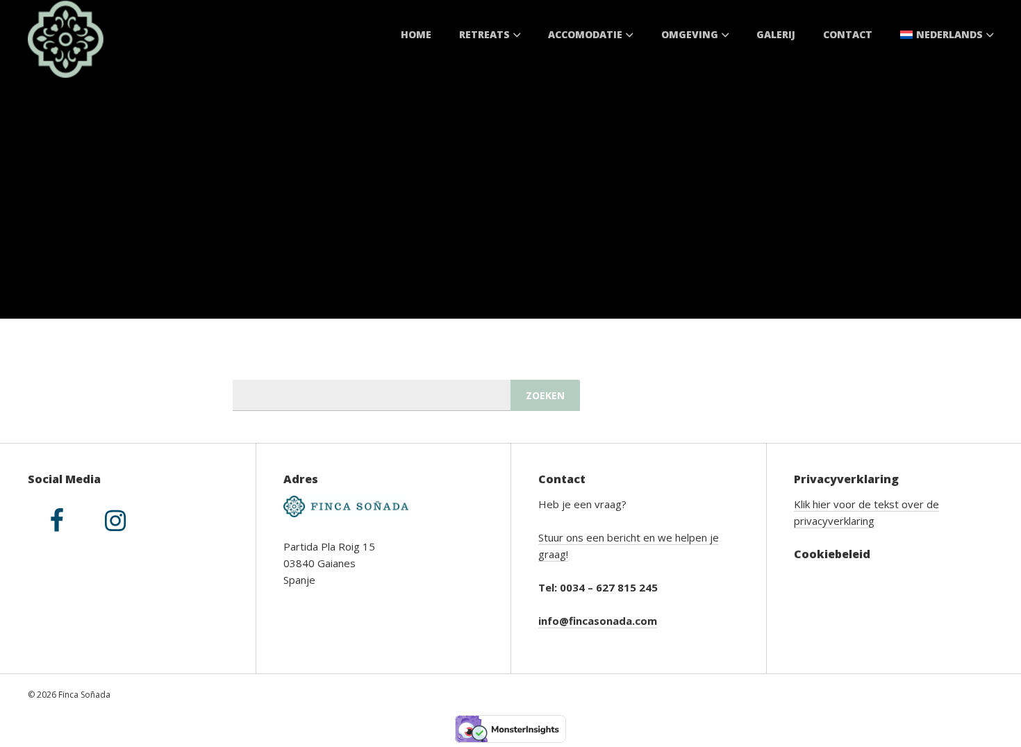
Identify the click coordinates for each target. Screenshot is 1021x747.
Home (416, 34)
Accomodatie (585, 34)
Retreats (484, 34)
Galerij (775, 34)
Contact (847, 34)
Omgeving (689, 34)
